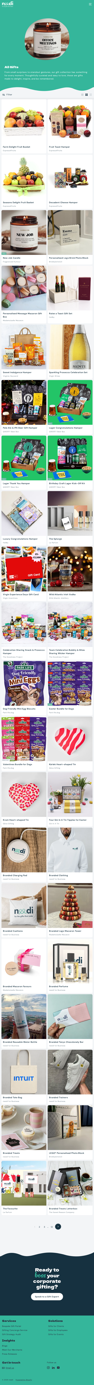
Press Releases (9, 1354)
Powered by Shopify (24, 1380)
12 (52, 1227)
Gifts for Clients (56, 1326)
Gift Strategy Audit (11, 1334)
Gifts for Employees (58, 1330)
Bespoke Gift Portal (11, 1326)
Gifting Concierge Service (14, 1330)
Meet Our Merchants (12, 1350)
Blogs (4, 1346)
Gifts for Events (56, 1334)
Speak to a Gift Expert (47, 1296)
